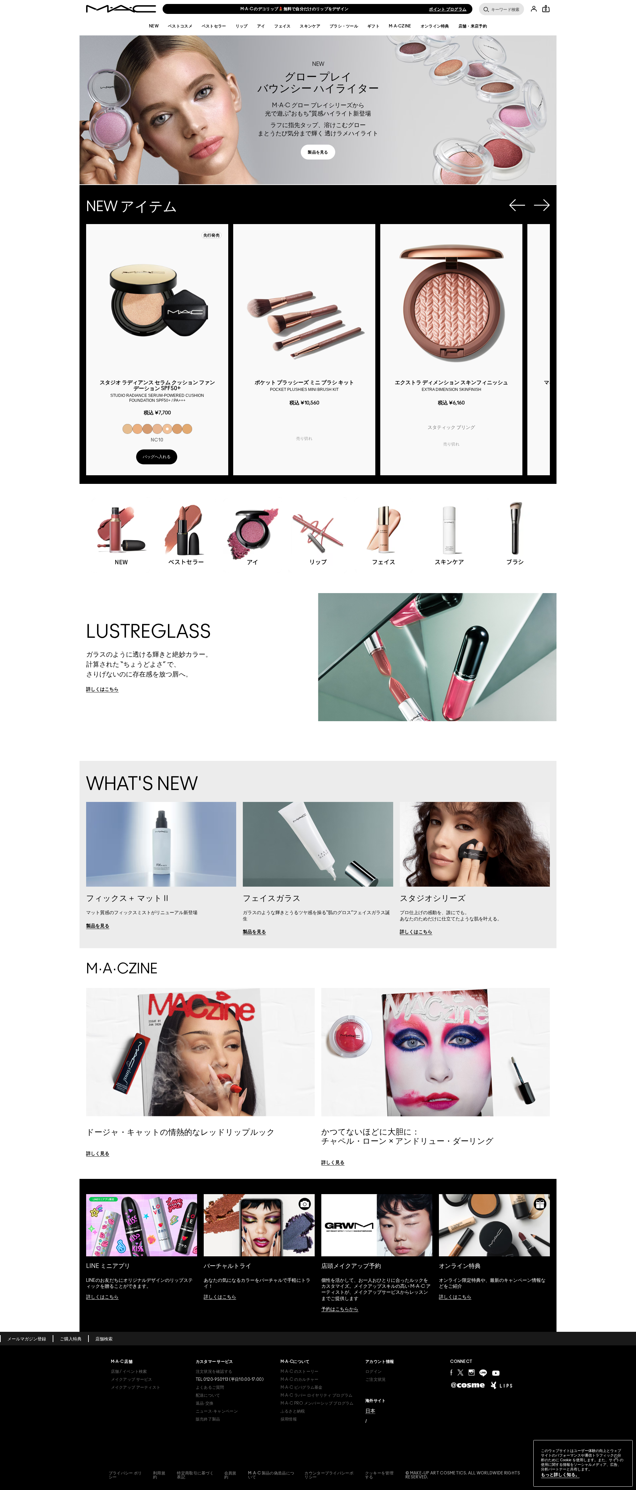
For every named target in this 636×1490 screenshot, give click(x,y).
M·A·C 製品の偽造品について (271, 1475)
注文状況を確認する (214, 1372)
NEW (154, 26)
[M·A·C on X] (460, 1372)
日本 (370, 1411)
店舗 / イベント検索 (129, 1372)
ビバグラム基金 (302, 1387)
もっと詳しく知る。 (560, 1474)
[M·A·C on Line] (483, 1373)
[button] (318, 109)
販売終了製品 (208, 1419)
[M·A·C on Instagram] (471, 1372)
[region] (583, 1463)
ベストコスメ (180, 26)
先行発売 (211, 235)
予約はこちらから (339, 1309)
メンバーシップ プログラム (317, 1403)
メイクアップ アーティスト (136, 1387)
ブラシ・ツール (344, 26)
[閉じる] (616, 1458)
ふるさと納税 (293, 1411)
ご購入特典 (70, 1339)
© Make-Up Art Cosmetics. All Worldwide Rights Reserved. (462, 1475)
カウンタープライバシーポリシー (328, 1475)
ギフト (373, 26)
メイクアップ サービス (131, 1379)
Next (542, 205)
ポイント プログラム (447, 9)
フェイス (282, 26)
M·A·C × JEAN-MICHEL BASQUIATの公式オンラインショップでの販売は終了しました (294, 9)
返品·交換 (205, 1403)
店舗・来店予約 (472, 26)
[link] (120, 125)
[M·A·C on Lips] (501, 1385)
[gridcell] (127, 429)
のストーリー (300, 1372)
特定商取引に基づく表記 (195, 1475)
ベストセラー (214, 26)
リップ (242, 26)
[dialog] (157, 390)
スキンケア (310, 26)
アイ (261, 26)
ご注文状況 (375, 1379)
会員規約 (230, 1475)
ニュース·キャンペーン (217, 1411)
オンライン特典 (435, 26)
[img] (157, 301)
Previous (517, 205)
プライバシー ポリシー (125, 1475)
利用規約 (159, 1475)
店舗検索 (104, 1339)
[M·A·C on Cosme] (468, 1384)
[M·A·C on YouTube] (496, 1373)
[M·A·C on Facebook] (451, 1372)
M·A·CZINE (400, 26)
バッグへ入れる (157, 457)
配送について (208, 1395)
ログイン (373, 1372)
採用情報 (289, 1419)
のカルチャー (300, 1379)
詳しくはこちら (102, 1297)
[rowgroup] (318, 529)
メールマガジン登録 (26, 1339)
